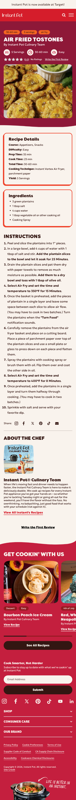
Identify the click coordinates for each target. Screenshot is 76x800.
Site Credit (9, 770)
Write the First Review (56, 59)
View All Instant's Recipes (23, 512)
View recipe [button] (12, 624)
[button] (64, 15)
